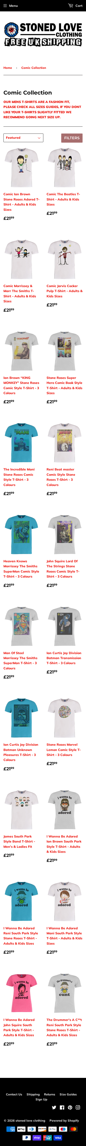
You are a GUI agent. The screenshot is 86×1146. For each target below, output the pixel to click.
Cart (79, 6)
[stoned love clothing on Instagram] (78, 1108)
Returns (49, 1094)
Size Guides (68, 1094)
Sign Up (41, 1099)
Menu (13, 6)
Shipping (33, 1094)
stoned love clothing (30, 1120)
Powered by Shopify (64, 1120)
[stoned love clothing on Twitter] (54, 1108)
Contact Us (14, 1094)
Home (7, 67)
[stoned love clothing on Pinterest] (70, 1108)
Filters (72, 138)
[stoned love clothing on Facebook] (62, 1108)
